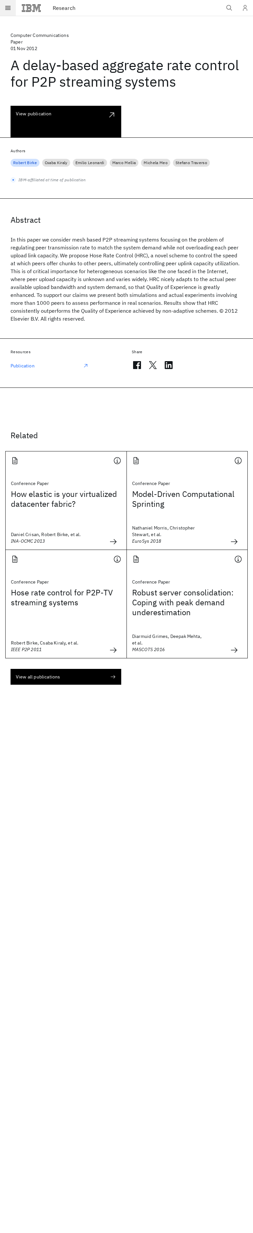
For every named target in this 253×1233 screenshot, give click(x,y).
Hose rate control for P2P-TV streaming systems (62, 597)
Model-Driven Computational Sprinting (183, 499)
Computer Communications (40, 35)
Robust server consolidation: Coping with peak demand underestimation (183, 602)
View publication (34, 114)
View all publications (38, 677)
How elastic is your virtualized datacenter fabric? (64, 499)
